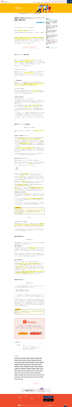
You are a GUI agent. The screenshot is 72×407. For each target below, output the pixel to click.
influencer (37, 358)
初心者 (38, 370)
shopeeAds (29, 360)
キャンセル (41, 362)
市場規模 (33, 372)
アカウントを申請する (48, 396)
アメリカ (27, 362)
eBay (20, 358)
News (49, 2)
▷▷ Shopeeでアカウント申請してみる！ (30, 47)
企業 (32, 370)
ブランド (32, 366)
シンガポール (17, 364)
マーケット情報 (17, 368)
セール (26, 364)
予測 (22, 370)
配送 (15, 379)
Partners (52, 2)
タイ (32, 364)
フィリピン (16, 366)
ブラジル (21, 366)
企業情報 (33, 405)
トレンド (39, 364)
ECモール (24, 358)
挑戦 (39, 372)
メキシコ (33, 368)
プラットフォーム (26, 366)
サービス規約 (45, 405)
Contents (46, 2)
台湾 (15, 372)
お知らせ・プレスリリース (32, 397)
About (34, 2)
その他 (29, 364)
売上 (26, 372)
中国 (19, 370)
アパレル (23, 362)
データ (36, 364)
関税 (18, 379)
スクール (22, 364)
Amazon (16, 358)
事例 (25, 370)
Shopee (24, 360)
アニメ (19, 362)
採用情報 (36, 405)
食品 (21, 379)
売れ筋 (23, 372)
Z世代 (16, 362)
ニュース (31, 396)
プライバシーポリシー (40, 405)
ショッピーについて (20, 396)
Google (28, 358)
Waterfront (39, 360)
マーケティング (23, 368)
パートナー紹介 (38, 396)
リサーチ (37, 368)
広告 (36, 372)
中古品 (16, 370)
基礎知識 (19, 372)
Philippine (16, 360)
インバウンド (32, 362)
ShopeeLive (34, 360)
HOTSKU (32, 358)
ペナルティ (40, 366)
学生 (29, 372)
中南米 (41, 368)
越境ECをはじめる (20, 397)
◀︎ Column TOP (36, 383)
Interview (42, 2)
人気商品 (28, 370)
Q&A (20, 360)
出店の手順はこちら (23, 333)
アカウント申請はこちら (35, 333)
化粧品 (41, 370)
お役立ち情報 (25, 396)
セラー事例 (19, 398)
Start (38, 2)
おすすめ (37, 362)
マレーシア (28, 368)
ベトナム (36, 366)
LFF (40, 358)
